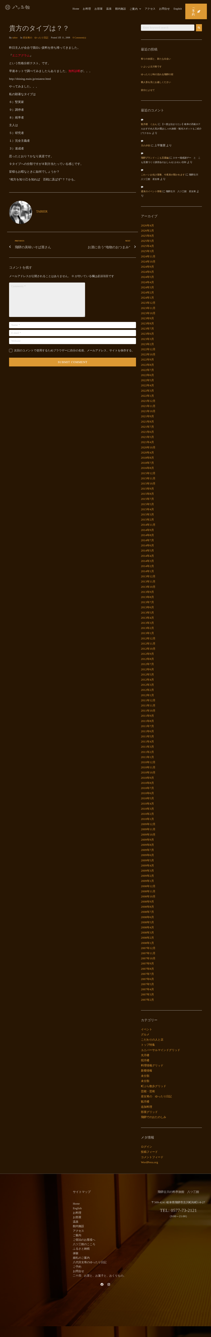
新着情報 (146, 1070)
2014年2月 (147, 566)
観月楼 (145, 1101)
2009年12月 (148, 824)
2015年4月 (147, 509)
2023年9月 (147, 318)
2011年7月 (147, 726)
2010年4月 (147, 803)
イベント (146, 1029)
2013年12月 (148, 576)
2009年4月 (147, 865)
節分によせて (148, 90)
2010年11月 (148, 767)
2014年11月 (148, 524)
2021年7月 (147, 426)
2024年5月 (147, 277)
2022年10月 (148, 354)
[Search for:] (167, 27)
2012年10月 (148, 648)
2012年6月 (147, 669)
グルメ (145, 1034)
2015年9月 (147, 488)
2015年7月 (147, 499)
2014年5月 (147, 550)
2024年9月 (147, 266)
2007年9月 (147, 963)
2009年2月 (147, 875)
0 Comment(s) (79, 37)
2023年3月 (147, 339)
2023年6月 (147, 333)
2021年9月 (147, 416)
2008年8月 (147, 906)
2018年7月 (147, 462)
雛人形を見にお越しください (156, 82)
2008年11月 (148, 891)
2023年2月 (147, 344)
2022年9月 (147, 359)
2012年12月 (148, 638)
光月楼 (145, 1055)
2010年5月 (147, 798)
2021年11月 (148, 406)
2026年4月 (147, 225)
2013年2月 (147, 628)
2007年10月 (148, 958)
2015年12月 (148, 473)
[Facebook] (102, 1284)
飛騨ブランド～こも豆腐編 (155, 158)
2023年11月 (148, 308)
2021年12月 (148, 401)
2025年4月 (147, 246)
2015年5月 (147, 504)
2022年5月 (147, 380)
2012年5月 (147, 674)
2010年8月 (147, 783)
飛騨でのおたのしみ (153, 1117)
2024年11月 (148, 256)
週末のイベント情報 (151, 191)
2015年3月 (147, 514)
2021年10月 (148, 411)
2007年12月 (148, 948)
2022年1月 (147, 395)
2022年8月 (147, 364)
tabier (15, 37)
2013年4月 (147, 617)
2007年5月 (147, 984)
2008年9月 (147, 901)
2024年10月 (148, 261)
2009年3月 (147, 870)
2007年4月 (147, 989)
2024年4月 (147, 282)
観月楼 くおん (149, 124)
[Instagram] (109, 1284)
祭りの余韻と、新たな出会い (156, 59)
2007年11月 (148, 953)
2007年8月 (147, 968)
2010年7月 (147, 788)
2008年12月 (148, 886)
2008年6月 (147, 917)
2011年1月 (147, 757)
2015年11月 (148, 478)
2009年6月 (147, 855)
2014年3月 (147, 561)
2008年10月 (148, 896)
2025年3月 (147, 251)
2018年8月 (147, 457)
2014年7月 (147, 540)
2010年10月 (148, 772)
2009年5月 (147, 860)
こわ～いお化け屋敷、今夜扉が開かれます (163, 175)
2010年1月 (147, 819)
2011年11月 (148, 705)
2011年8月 (147, 721)
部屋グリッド (149, 1112)
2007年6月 (147, 979)
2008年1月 (147, 943)
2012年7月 (147, 664)
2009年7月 (147, 850)
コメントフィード (152, 1157)
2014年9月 (147, 530)
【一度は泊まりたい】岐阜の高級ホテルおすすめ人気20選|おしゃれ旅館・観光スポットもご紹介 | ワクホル (171, 128)
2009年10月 (148, 834)
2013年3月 (147, 622)
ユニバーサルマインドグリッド (160, 1050)
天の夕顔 (145, 146)
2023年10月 (148, 313)
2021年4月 (147, 442)
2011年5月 (147, 736)
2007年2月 (147, 999)
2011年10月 (148, 710)
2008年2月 (147, 937)
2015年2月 (147, 519)
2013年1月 (147, 633)
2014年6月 (147, 545)
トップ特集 (148, 1044)
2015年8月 (147, 493)
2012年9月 (147, 653)
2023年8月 (147, 323)
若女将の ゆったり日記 (35, 37)
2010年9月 (147, 777)
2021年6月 (147, 431)
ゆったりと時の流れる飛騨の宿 (157, 74)
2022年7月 (147, 370)
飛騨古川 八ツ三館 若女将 (181, 191)
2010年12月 (148, 762)
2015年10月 (148, 483)
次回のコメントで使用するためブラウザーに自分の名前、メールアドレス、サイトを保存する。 (74, 350)
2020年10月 (148, 447)
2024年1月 (147, 297)
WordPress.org (149, 1162)
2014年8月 (147, 535)
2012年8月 (147, 659)
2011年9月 (147, 715)
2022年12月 (148, 349)
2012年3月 (147, 684)
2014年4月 (147, 555)
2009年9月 (147, 839)
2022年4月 (147, 385)
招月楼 (145, 1060)
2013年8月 (147, 597)
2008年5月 (147, 922)
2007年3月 (147, 994)
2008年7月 (147, 911)
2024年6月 (147, 271)
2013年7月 (147, 602)
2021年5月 (147, 437)
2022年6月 (147, 375)
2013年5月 (147, 612)
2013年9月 (147, 592)
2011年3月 (147, 746)
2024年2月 (147, 292)
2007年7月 (147, 974)
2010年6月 (147, 793)
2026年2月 (147, 230)
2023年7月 (147, 328)
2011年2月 (147, 752)
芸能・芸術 (148, 1091)
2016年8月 (147, 468)
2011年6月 (147, 731)
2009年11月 (148, 829)
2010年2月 (147, 813)
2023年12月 (148, 302)
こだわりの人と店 (152, 1039)
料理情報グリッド (152, 1065)
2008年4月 (147, 927)
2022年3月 (147, 390)
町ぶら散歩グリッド (153, 1086)
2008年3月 (147, 932)
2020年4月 (147, 452)
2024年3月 (147, 287)
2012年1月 (147, 695)
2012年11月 (148, 643)
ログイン (146, 1146)
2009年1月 (147, 881)
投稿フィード (149, 1151)
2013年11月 (148, 581)
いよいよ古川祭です (151, 67)
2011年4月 (147, 741)
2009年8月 (147, 844)
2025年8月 (147, 235)
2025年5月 (147, 240)
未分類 (145, 1075)
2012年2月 (147, 690)
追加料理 (146, 1106)
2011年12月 (148, 700)
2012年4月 (147, 679)
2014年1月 (147, 571)
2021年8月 (147, 421)
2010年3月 (147, 808)
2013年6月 (147, 607)
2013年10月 (148, 586)
